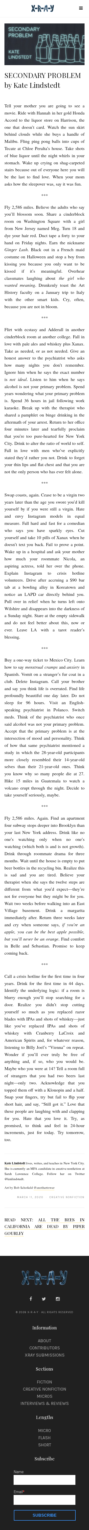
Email (18, 1492)
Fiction (44, 1382)
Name (19, 1472)
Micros (44, 1396)
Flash (44, 1437)
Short (44, 1445)
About (44, 1340)
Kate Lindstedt (14, 1163)
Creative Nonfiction (44, 1389)
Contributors (44, 1348)
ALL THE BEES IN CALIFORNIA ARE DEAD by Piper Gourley (44, 1226)
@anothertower (44, 1187)
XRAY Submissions (45, 1355)
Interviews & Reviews (45, 1403)
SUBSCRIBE (45, 1515)
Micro (44, 1430)
